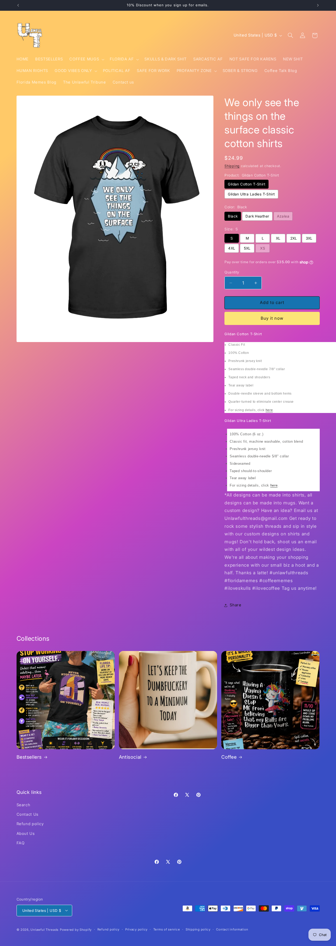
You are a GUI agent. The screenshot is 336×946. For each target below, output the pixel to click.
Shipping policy (198, 929)
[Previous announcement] (18, 5)
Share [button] (235, 605)
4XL (231, 248)
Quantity (231, 272)
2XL (293, 238)
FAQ (21, 843)
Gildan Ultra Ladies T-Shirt (251, 194)
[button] (86, 59)
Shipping (232, 166)
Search (23, 804)
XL (278, 238)
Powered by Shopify (76, 929)
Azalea (283, 216)
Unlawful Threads (44, 929)
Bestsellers (29, 757)
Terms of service (166, 929)
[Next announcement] (318, 5)
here (269, 410)
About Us (26, 833)
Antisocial (130, 757)
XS (262, 248)
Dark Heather (257, 216)
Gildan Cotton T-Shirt (246, 184)
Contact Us (28, 814)
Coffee (229, 757)
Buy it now (272, 318)
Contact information (232, 929)
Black (233, 216)
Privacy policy (136, 929)
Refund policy (30, 823)
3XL (309, 238)
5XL (247, 248)
